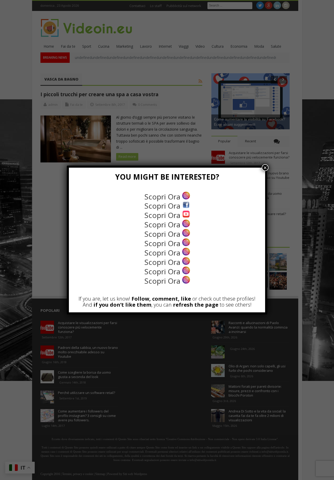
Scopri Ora (163, 197)
